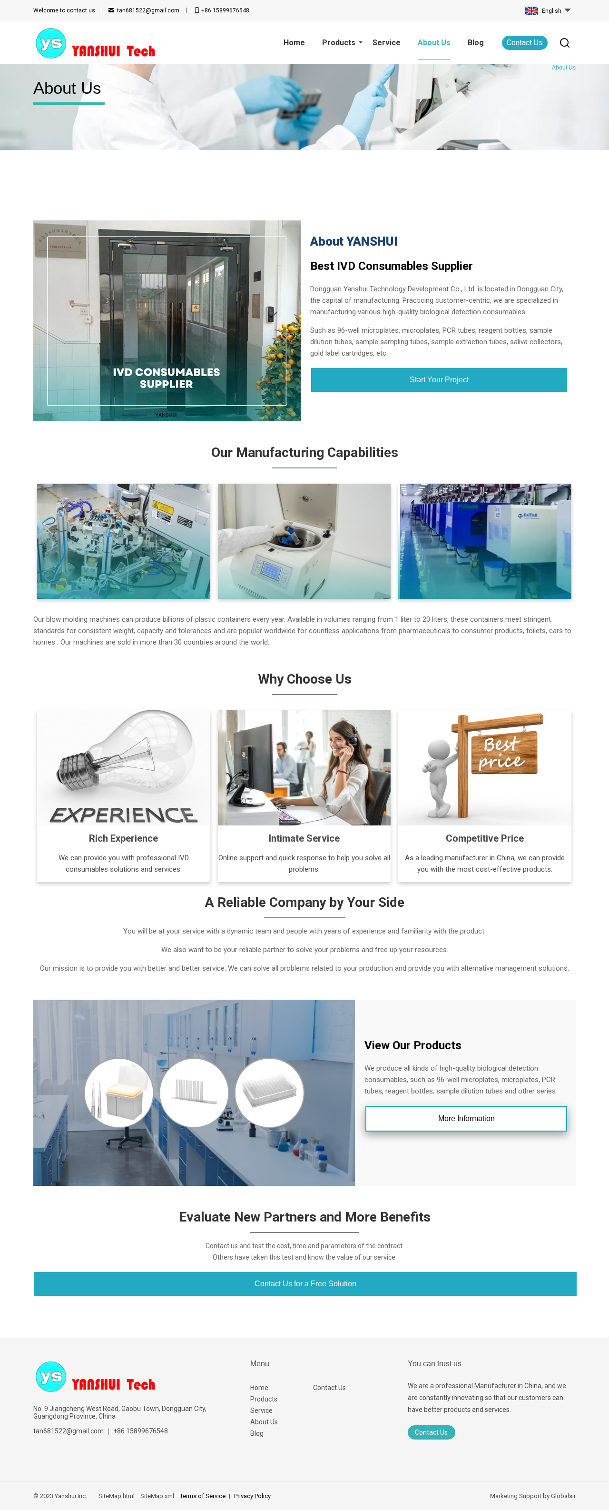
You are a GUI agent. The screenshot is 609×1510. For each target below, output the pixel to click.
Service (261, 1410)
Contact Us (525, 42)
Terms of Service (203, 1496)
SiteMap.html (116, 1496)
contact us (64, 10)
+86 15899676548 (225, 10)
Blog (257, 1433)
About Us (264, 1422)
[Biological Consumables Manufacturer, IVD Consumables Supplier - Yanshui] (94, 43)
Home (259, 1387)
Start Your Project (439, 380)
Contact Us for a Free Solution (305, 1284)
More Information (466, 1118)
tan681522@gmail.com (148, 10)
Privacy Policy (252, 1496)
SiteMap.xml (157, 1496)
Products (263, 1399)
